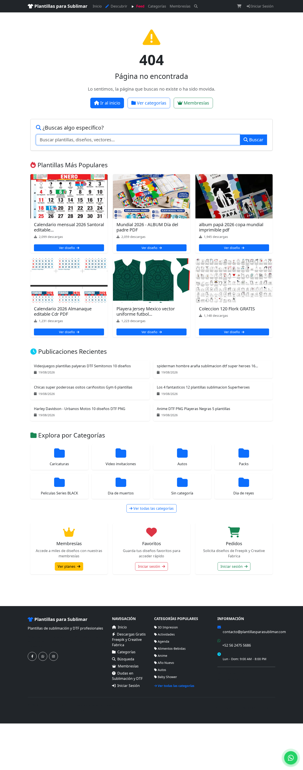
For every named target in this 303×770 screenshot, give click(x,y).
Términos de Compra (232, 673)
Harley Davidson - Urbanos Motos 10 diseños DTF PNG (79, 408)
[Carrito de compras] (239, 6)
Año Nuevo (166, 663)
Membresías (180, 6)
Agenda (163, 641)
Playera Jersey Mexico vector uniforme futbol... (145, 311)
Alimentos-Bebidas (172, 648)
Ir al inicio (109, 103)
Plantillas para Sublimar (60, 6)
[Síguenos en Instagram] (53, 656)
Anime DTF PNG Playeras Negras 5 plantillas (193, 408)
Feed (139, 6)
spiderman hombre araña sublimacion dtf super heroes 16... (207, 366)
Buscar (255, 140)
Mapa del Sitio (228, 679)
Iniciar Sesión (261, 6)
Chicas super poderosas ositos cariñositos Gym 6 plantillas (83, 387)
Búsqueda (125, 659)
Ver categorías (151, 103)
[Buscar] (196, 6)
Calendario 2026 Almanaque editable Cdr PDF (63, 311)
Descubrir (118, 6)
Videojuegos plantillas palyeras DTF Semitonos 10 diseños (82, 366)
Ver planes (67, 566)
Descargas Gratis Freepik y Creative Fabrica (129, 639)
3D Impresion (168, 627)
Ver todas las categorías (153, 508)
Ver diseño (67, 248)
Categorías (157, 6)
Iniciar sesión (149, 566)
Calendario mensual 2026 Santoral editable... (69, 227)
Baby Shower (167, 677)
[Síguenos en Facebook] (32, 656)
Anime (162, 655)
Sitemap (269, 708)
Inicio (97, 6)
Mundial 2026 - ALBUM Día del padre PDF (147, 227)
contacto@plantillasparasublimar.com (254, 631)
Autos (162, 670)
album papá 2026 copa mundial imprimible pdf (231, 227)
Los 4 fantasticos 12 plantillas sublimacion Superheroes (203, 387)
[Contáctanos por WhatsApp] (42, 656)
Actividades (166, 634)
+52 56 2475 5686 (236, 645)
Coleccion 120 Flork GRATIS (227, 309)
